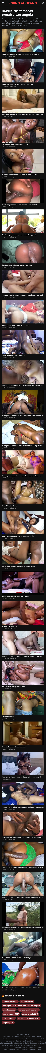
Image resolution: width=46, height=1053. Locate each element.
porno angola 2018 (30, 1014)
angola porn (8, 1022)
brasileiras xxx (9, 1010)
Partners (20, 1035)
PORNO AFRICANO (23, 3)
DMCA (27, 1035)
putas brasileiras (10, 1001)
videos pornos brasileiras (28, 1018)
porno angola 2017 (11, 1014)
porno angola (9, 1018)
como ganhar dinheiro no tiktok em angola (21, 1005)
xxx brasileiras (27, 1001)
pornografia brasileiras (28, 1010)
